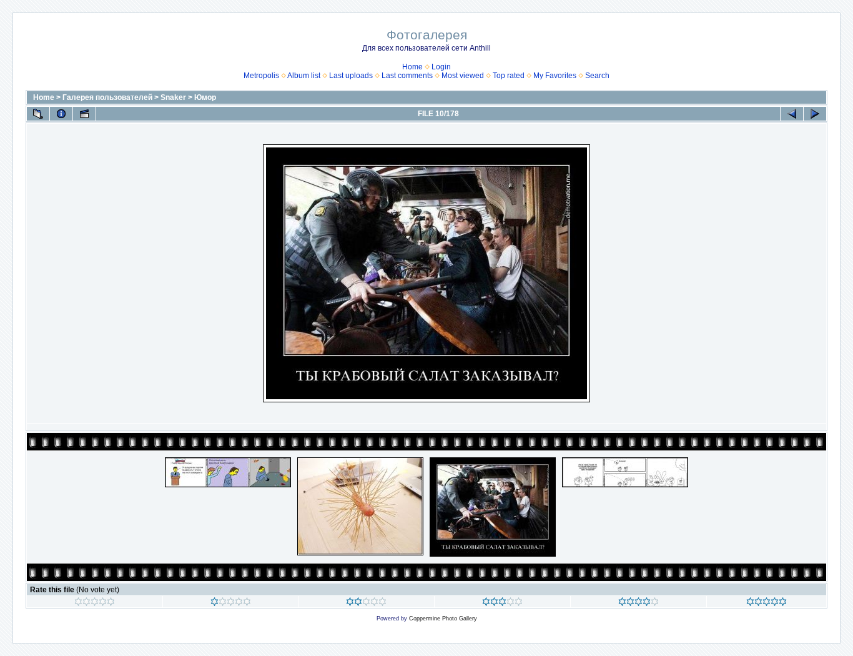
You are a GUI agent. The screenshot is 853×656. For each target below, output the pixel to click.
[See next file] (815, 114)
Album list (303, 75)
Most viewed (462, 75)
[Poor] (230, 603)
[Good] (502, 603)
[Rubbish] (94, 603)
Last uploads (351, 75)
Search (597, 75)
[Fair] (366, 603)
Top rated (509, 75)
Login (441, 66)
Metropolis (261, 75)
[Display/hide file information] (61, 114)
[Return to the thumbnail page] (38, 114)
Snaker (173, 97)
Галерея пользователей (107, 97)
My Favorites (554, 75)
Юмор (205, 97)
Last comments (407, 75)
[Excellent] (638, 603)
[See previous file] (792, 114)
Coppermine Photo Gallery (443, 618)
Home (412, 66)
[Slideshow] (84, 114)
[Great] (766, 603)
